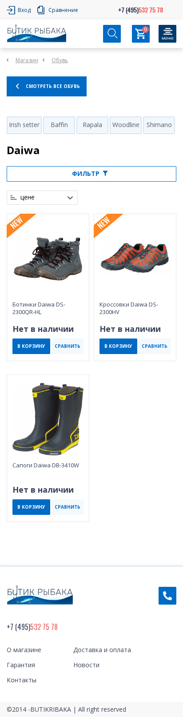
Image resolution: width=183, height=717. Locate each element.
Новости (86, 665)
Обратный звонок (167, 596)
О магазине (24, 649)
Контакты (21, 680)
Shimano (159, 124)
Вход (24, 10)
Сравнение (63, 10)
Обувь (60, 60)
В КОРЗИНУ (31, 346)
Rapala (92, 124)
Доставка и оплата (102, 649)
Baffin (59, 124)
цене (27, 197)
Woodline (125, 124)
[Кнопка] (167, 34)
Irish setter (24, 124)
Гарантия (21, 665)
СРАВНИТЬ (67, 346)
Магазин (27, 60)
